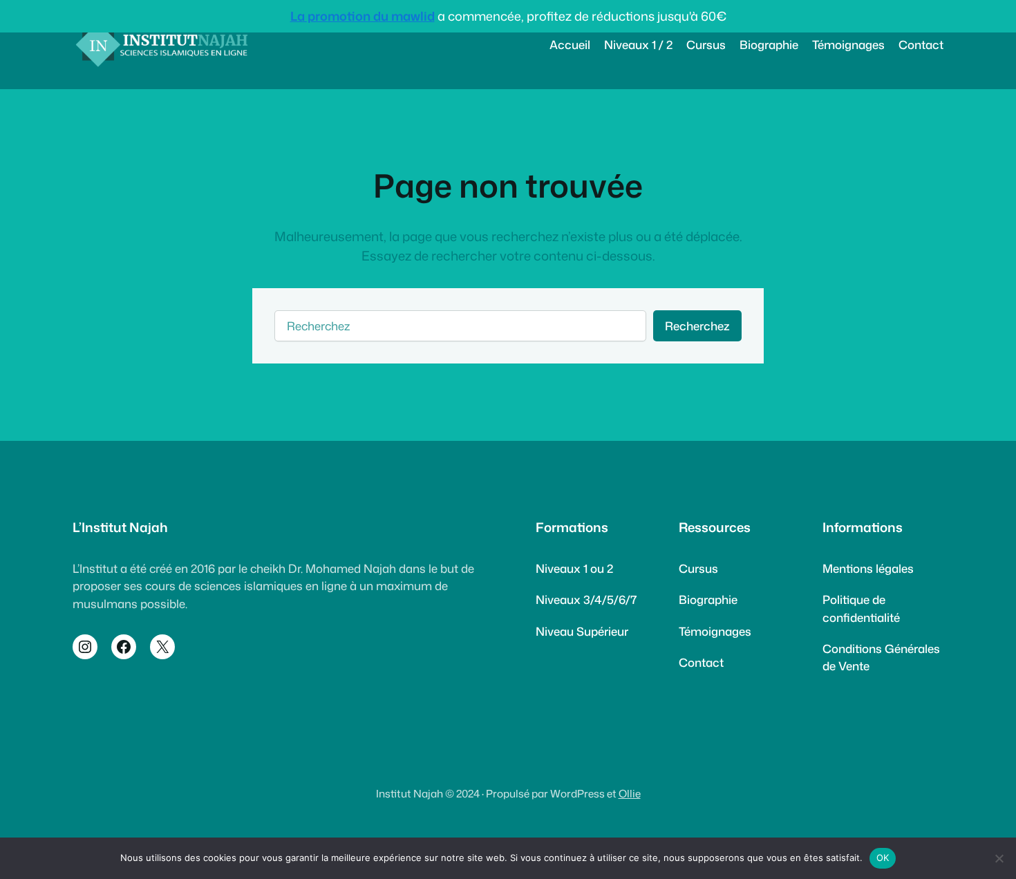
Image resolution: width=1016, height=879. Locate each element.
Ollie (630, 793)
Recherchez (697, 326)
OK (883, 857)
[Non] (999, 858)
